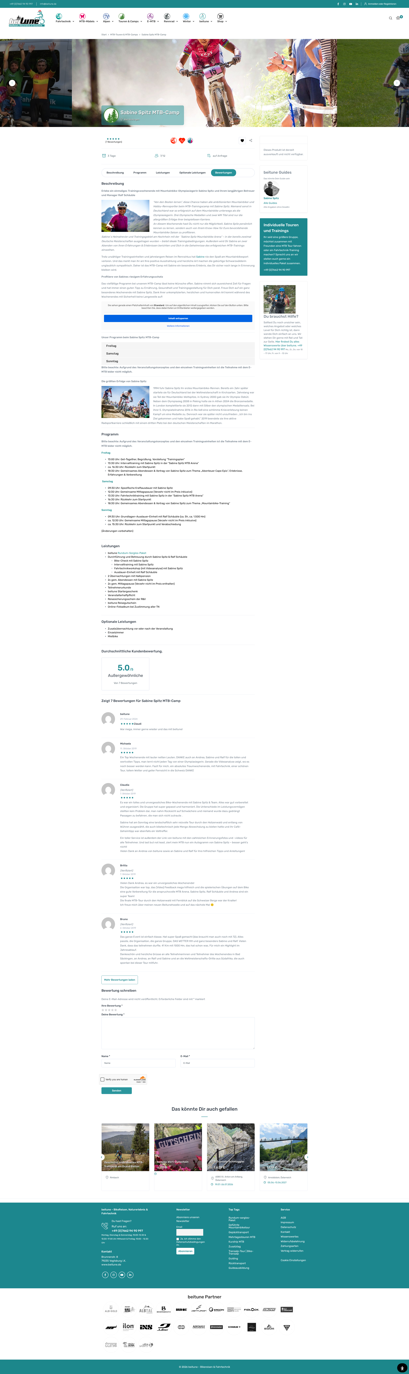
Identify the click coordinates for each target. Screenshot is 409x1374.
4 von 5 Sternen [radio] (112, 1010)
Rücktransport (237, 1263)
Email (179, 1227)
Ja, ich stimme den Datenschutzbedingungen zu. (189, 1241)
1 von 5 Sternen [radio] (102, 1010)
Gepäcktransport (239, 1232)
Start (104, 34)
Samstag (112, 353)
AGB (283, 1217)
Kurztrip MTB (236, 1241)
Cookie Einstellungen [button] (293, 1260)
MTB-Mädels (87, 21)
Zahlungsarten (289, 1246)
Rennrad (169, 21)
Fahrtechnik (63, 21)
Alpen (106, 21)
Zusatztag (235, 1246)
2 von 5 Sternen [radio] (106, 1010)
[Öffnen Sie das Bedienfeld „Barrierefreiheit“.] (402, 1367)
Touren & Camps (129, 21)
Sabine (200, 256)
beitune (204, 21)
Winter (187, 21)
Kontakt (285, 1231)
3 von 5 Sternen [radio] (109, 1010)
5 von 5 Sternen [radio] (115, 1010)
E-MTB (151, 21)
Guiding (233, 1258)
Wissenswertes (289, 1236)
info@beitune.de (48, 4)
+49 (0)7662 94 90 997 (21, 4)
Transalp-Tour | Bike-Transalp (241, 1252)
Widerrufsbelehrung (293, 1241)
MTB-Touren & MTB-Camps (124, 34)
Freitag (111, 346)
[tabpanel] (204, 83)
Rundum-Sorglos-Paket (132, 553)
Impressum (287, 1222)
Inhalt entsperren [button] (178, 318)
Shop (220, 21)
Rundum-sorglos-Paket (239, 1219)
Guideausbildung (239, 1267)
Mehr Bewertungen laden (119, 979)
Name (105, 1056)
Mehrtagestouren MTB (242, 1236)
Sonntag (112, 361)
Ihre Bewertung (112, 1005)
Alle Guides (270, 203)
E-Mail (185, 1056)
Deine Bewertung (112, 1014)
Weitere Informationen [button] (178, 326)
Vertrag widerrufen (292, 1250)
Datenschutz (288, 1227)
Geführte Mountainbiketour (239, 1226)
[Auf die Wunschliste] (242, 140)
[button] (390, 18)
